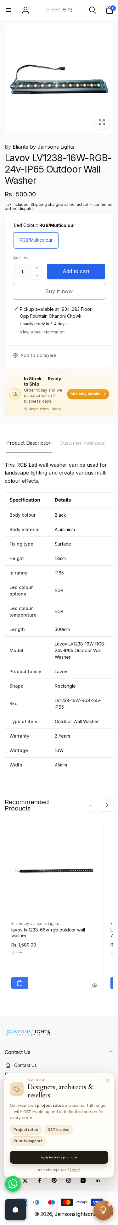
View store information (42, 332)
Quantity (20, 258)
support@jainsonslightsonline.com (49, 1085)
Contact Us (25, 1065)
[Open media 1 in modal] (59, 79)
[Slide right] (106, 805)
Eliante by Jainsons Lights (39, 147)
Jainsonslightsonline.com (84, 1214)
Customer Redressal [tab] (82, 443)
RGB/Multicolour (36, 240)
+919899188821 (30, 1075)
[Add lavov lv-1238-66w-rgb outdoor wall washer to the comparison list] (94, 986)
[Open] (15, 1209)
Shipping (39, 204)
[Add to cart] (19, 983)
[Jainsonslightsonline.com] (28, 1035)
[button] (8, 10)
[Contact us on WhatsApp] (13, 1184)
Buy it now (59, 291)
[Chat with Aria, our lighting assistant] (103, 1210)
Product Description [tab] (29, 443)
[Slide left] (90, 805)
